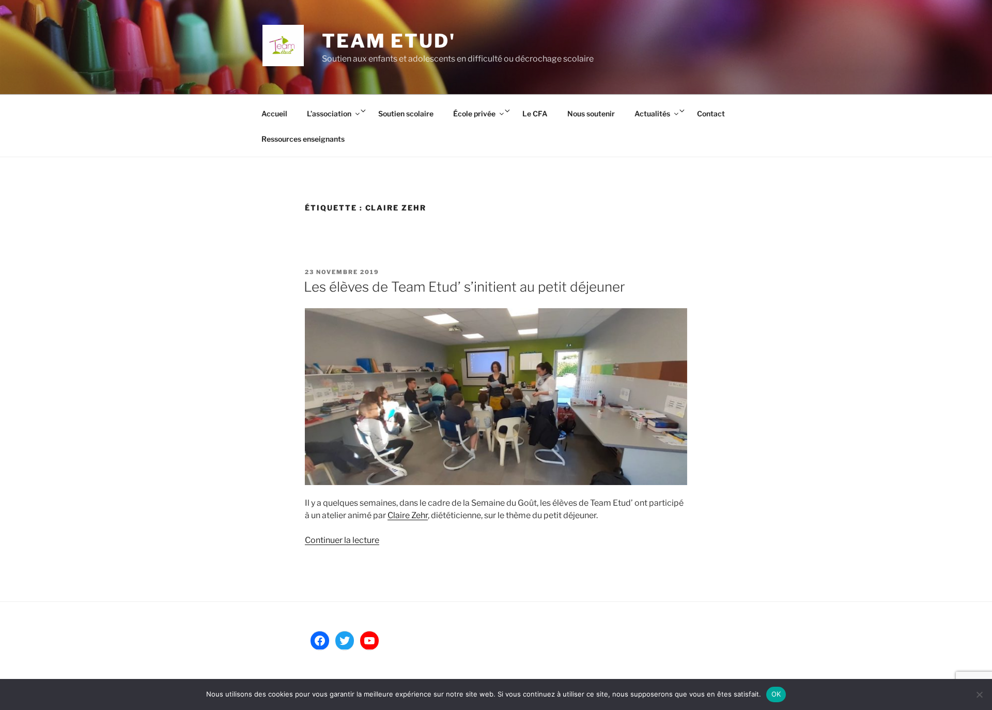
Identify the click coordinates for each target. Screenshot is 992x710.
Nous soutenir (591, 113)
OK (776, 694)
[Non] (979, 694)
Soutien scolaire (405, 113)
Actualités (652, 113)
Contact (711, 113)
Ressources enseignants (303, 138)
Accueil (274, 113)
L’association (329, 113)
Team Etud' (389, 40)
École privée (474, 113)
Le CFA (535, 113)
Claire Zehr (408, 515)
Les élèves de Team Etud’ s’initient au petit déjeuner (464, 287)
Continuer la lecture (342, 540)
